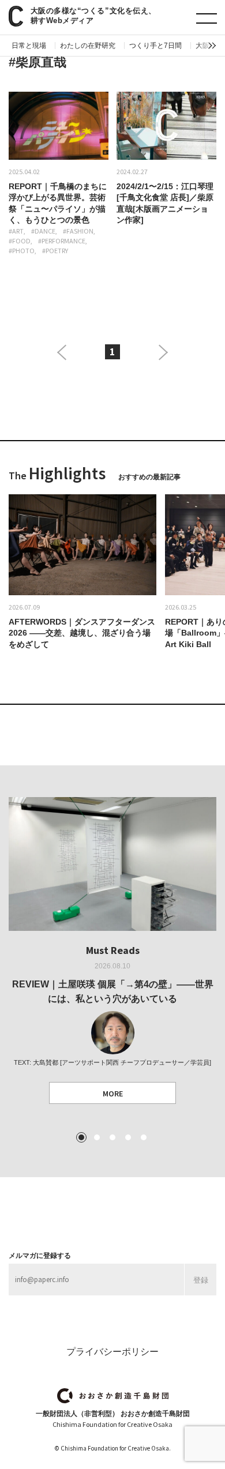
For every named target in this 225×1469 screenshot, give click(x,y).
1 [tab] (81, 1137)
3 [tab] (112, 1137)
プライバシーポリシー (112, 1352)
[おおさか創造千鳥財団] (112, 1396)
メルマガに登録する (40, 1255)
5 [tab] (144, 1137)
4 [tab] (128, 1137)
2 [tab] (97, 1137)
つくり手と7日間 (155, 45)
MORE (113, 1093)
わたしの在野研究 (87, 45)
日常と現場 (29, 45)
